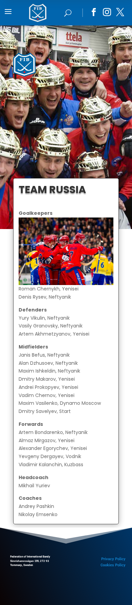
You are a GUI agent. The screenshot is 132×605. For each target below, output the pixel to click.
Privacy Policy (113, 559)
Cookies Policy (113, 565)
